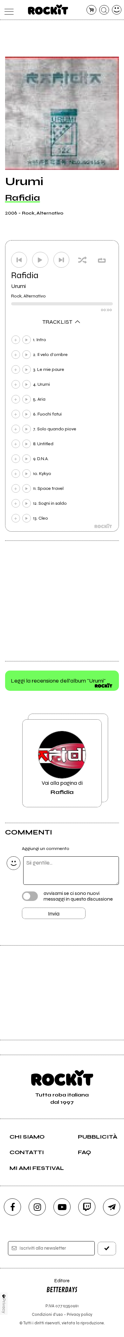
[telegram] (111, 1206)
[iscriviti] (107, 1248)
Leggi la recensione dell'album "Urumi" (58, 680)
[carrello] (91, 10)
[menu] (7, 10)
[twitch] (86, 1206)
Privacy (4, 1305)
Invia (53, 913)
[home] (48, 9)
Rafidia (22, 198)
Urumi (18, 286)
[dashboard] (117, 10)
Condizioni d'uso (47, 1314)
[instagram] (37, 1206)
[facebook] (12, 1206)
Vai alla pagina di (62, 787)
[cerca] (104, 10)
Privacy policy (79, 1314)
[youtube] (62, 1206)
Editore (58, 1283)
